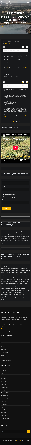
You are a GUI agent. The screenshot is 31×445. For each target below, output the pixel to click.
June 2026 (3, 376)
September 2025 (5, 401)
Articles (3, 341)
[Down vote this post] (27, 47)
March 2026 (4, 384)
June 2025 (3, 409)
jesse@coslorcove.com (8, 326)
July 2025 (3, 407)
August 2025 (4, 404)
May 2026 (3, 378)
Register (13, 121)
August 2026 (4, 370)
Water (2, 355)
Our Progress (4, 346)
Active (5, 76)
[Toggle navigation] (28, 2)
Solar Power (4, 349)
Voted (9, 76)
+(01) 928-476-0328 (7, 329)
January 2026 (4, 390)
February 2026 (4, 387)
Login (19, 121)
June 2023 (3, 421)
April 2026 (3, 381)
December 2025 (5, 393)
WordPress (18, 440)
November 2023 (5, 418)
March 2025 (4, 415)
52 (7, 85)
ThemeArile (16, 442)
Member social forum (6, 360)
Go (28, 431)
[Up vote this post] (23, 47)
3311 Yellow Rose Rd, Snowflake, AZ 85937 (13, 324)
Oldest (16, 76)
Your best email (6, 186)
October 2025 (4, 398)
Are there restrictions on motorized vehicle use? (18, 26)
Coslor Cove (7, 2)
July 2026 (3, 373)
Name (3, 180)
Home (3, 26)
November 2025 (5, 395)
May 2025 (3, 412)
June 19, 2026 (24, 67)
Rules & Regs (8, 43)
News (2, 344)
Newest (12, 76)
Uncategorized (4, 352)
